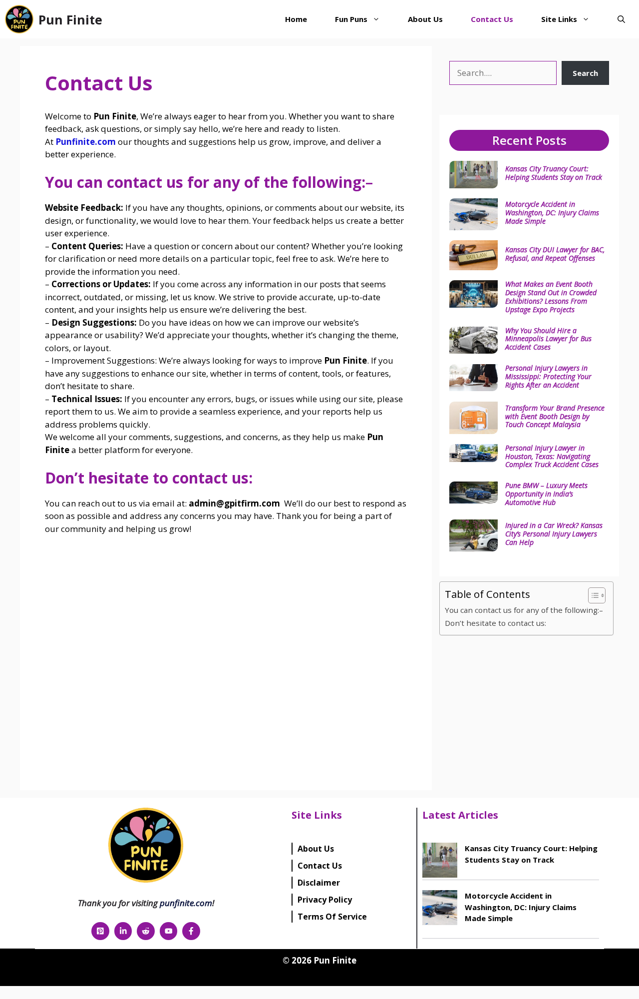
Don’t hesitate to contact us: (495, 623)
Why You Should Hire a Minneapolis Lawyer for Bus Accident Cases (548, 339)
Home (296, 19)
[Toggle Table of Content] (592, 595)
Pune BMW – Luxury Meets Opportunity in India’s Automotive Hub (546, 494)
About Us (425, 19)
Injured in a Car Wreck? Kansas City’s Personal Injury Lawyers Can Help (554, 533)
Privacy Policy (325, 899)
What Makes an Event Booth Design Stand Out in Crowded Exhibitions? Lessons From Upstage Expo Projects (551, 296)
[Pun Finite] (19, 19)
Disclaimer (319, 882)
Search (585, 73)
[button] (621, 19)
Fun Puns (351, 19)
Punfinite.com (85, 141)
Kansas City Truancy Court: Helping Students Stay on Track (553, 173)
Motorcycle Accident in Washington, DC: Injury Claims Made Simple (552, 212)
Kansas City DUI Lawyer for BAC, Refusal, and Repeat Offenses (555, 254)
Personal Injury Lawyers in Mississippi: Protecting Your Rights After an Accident (548, 376)
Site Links (559, 19)
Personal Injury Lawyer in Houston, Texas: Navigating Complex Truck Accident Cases (552, 456)
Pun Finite (70, 19)
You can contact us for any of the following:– (524, 610)
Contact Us (492, 19)
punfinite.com (186, 903)
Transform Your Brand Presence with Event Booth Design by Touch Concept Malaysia (555, 416)
